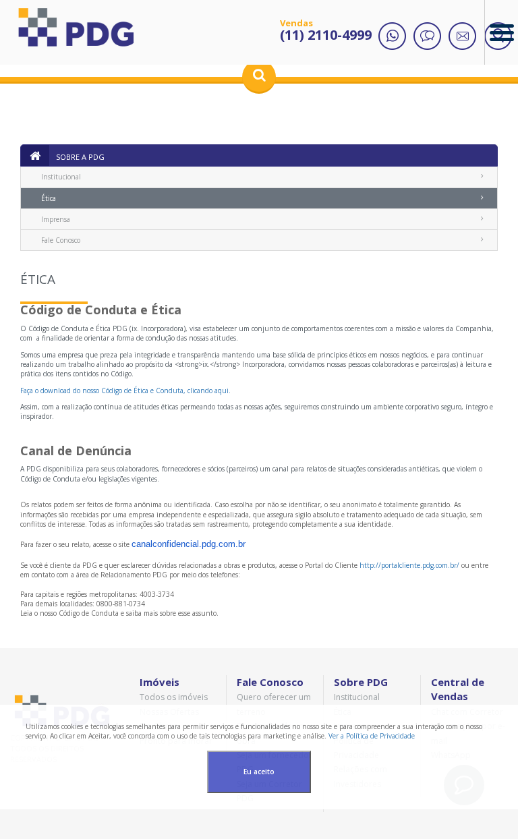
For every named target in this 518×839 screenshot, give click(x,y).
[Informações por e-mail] (463, 37)
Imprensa (55, 219)
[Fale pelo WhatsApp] (392, 37)
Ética (48, 198)
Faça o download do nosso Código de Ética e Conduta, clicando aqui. (125, 390)
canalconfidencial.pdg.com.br (189, 544)
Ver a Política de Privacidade (371, 736)
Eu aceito (259, 771)
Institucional (61, 176)
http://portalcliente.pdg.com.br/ (409, 565)
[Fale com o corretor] (427, 37)
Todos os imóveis (174, 697)
